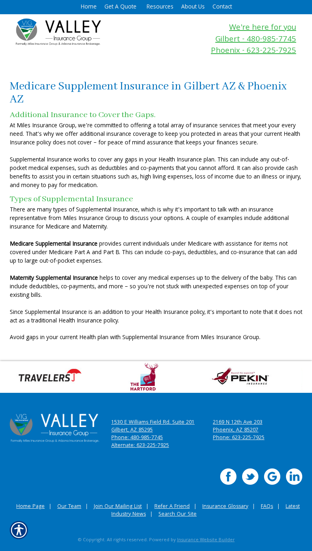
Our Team (69, 507)
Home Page (30, 507)
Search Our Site (177, 514)
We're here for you (262, 28)
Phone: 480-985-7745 (137, 438)
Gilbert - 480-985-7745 (255, 40)
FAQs (267, 507)
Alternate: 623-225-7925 (140, 446)
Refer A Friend (172, 507)
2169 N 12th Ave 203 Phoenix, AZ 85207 (237, 426)
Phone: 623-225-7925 (238, 438)
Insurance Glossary (225, 507)
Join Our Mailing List (118, 507)
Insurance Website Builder (206, 540)
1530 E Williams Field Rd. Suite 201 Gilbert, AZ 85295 (153, 426)
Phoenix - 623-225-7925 (253, 51)
